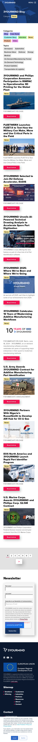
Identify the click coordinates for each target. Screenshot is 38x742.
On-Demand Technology (13, 62)
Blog (6, 34)
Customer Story (10, 37)
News (30, 37)
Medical (7, 56)
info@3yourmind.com (11, 716)
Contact (19, 704)
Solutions (8, 692)
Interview (22, 37)
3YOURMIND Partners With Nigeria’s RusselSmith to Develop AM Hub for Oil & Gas (17, 414)
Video (15, 41)
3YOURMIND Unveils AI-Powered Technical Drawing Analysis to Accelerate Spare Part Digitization (18, 222)
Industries (19, 694)
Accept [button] (14, 738)
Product (7, 41)
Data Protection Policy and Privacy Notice (17, 725)
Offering (8, 694)
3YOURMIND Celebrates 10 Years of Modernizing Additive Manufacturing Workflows (18, 315)
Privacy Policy (23, 619)
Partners (19, 697)
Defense (22, 52)
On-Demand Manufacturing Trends (17, 59)
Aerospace (8, 49)
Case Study (14, 34)
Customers (20, 692)
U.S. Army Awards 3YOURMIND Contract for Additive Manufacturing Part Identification (18, 371)
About (18, 702)
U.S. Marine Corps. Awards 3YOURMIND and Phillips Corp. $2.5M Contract (18, 501)
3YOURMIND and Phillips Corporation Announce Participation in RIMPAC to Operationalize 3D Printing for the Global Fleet (18, 82)
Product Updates (10, 66)
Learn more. (14, 681)
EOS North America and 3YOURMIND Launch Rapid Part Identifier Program (17, 458)
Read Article (11, 116)
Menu (30, 3)
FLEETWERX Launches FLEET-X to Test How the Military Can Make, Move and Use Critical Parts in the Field (18, 130)
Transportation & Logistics (14, 69)
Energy (30, 52)
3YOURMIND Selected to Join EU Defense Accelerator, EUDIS (18, 179)
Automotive (19, 49)
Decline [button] (23, 738)
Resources (20, 699)
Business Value (10, 52)
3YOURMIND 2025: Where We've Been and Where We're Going (17, 270)
